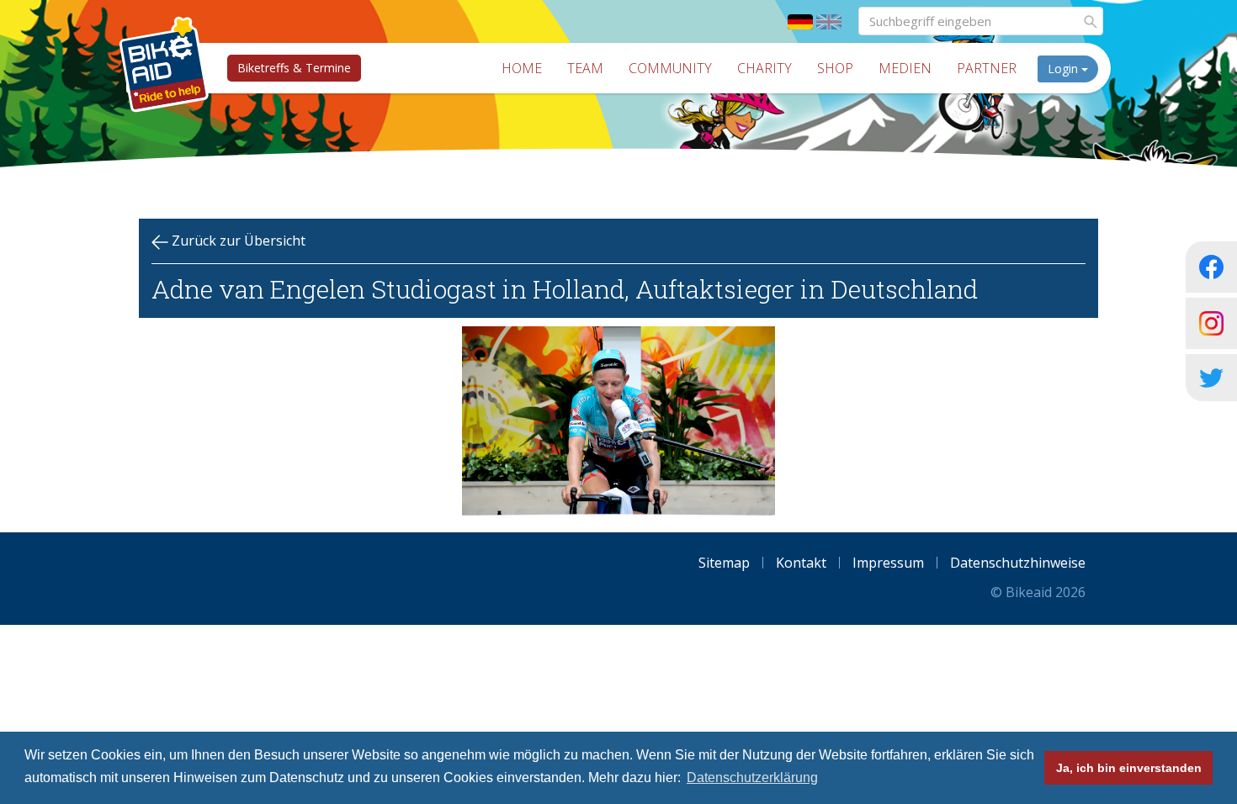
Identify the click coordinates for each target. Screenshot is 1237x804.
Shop (835, 68)
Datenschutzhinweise (1018, 563)
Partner (987, 68)
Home (522, 68)
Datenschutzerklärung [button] (752, 777)
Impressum (888, 563)
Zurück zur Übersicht (236, 240)
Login (1064, 69)
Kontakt (801, 563)
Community (670, 68)
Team (585, 68)
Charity (764, 68)
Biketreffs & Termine (294, 68)
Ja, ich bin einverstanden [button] (1129, 768)
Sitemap (724, 563)
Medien (905, 68)
